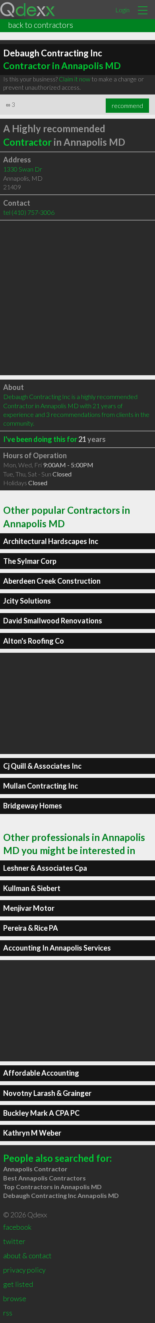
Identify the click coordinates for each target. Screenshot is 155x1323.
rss (7, 1312)
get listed (18, 1284)
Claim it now (74, 79)
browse (14, 1298)
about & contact (27, 1255)
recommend (127, 105)
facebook (17, 1227)
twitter (14, 1241)
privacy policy (24, 1269)
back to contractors (40, 24)
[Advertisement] (77, 297)
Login (122, 10)
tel (28, 212)
